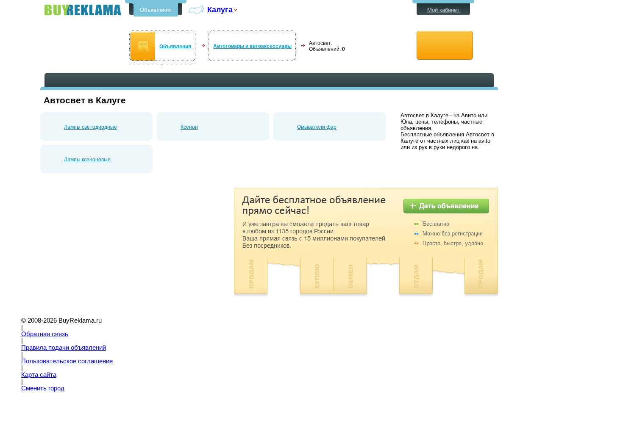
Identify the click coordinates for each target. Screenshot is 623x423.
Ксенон (189, 127)
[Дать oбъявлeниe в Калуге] (445, 45)
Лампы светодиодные (90, 127)
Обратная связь (44, 334)
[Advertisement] (111, 247)
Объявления (156, 10)
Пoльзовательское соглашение (67, 361)
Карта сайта (38, 374)
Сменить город (42, 388)
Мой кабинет (443, 10)
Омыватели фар (317, 127)
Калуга (220, 9)
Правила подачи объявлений (63, 347)
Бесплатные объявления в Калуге (82, 10)
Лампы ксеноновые (87, 160)
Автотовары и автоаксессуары (252, 46)
